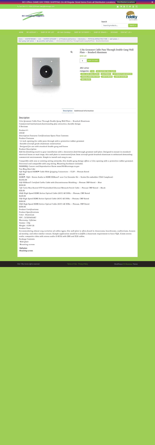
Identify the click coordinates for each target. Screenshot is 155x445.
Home (21, 39)
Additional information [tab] (84, 111)
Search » (133, 25)
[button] (71, 52)
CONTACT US (125, 32)
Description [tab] (68, 111)
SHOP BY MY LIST (47, 32)
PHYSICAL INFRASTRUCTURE (97, 39)
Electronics (82, 39)
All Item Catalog (63, 32)
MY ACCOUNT (31, 32)
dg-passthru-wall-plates (45, 41)
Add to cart (93, 60)
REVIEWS (114, 32)
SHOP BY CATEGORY (81, 32)
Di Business (128, 264)
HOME (21, 32)
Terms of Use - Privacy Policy (77, 264)
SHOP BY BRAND (100, 32)
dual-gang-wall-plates (26, 41)
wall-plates (113, 39)
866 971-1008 (27, 6)
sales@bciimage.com (47, 6)
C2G (39, 39)
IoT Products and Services (67, 39)
